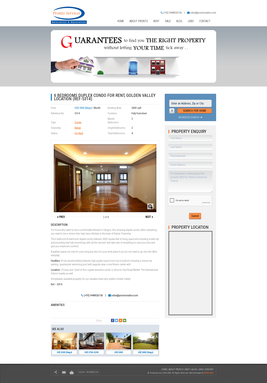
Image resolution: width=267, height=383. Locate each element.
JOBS (191, 21)
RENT (156, 21)
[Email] (124, 320)
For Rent (79, 133)
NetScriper (209, 373)
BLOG (179, 21)
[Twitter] (116, 320)
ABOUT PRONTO (139, 21)
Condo (78, 122)
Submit (195, 216)
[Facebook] (112, 320)
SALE (168, 21)
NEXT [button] (148, 216)
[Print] (120, 320)
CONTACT (205, 21)
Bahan (78, 127)
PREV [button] (62, 216)
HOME (120, 21)
